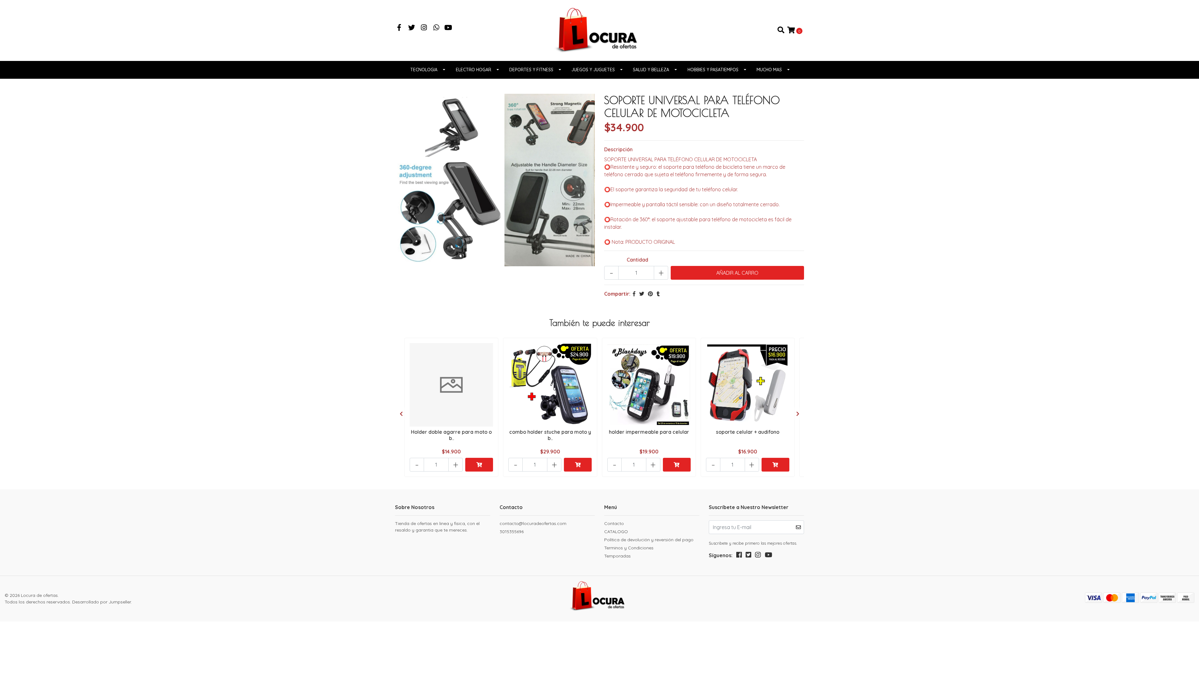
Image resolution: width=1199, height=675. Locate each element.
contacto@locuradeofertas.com (533, 523)
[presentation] (401, 414)
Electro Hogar (473, 69)
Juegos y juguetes (593, 69)
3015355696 (512, 531)
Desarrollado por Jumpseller (101, 602)
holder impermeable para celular (649, 432)
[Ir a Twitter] (411, 28)
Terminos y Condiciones (629, 548)
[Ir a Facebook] (399, 28)
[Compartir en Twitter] (641, 294)
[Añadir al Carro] (479, 465)
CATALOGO (616, 531)
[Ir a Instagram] (424, 28)
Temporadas (617, 556)
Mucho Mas (769, 69)
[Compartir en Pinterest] (650, 294)
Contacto (614, 523)
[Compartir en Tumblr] (658, 294)
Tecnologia (423, 69)
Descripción (618, 149)
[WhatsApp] (436, 28)
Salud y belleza (651, 69)
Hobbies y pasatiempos (713, 69)
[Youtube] (448, 28)
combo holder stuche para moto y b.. (550, 435)
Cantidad (637, 260)
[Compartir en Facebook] (634, 294)
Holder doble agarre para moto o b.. (451, 435)
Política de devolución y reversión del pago (648, 539)
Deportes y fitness (531, 69)
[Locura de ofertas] (599, 30)
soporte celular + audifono (747, 432)
